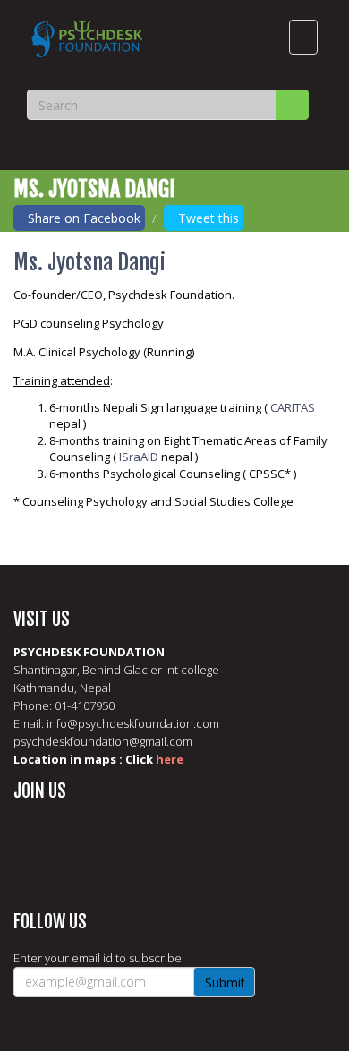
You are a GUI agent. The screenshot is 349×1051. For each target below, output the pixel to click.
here (169, 759)
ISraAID (138, 457)
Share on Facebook (84, 217)
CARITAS (292, 407)
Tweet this (208, 217)
